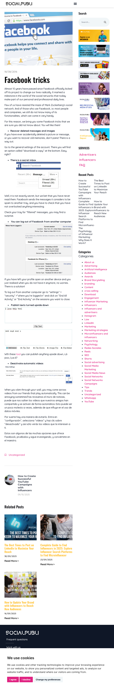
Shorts (88, 358)
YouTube (89, 401)
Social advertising (94, 362)
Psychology (90, 344)
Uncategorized (17, 454)
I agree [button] (13, 679)
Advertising (90, 265)
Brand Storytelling (94, 280)
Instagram (90, 315)
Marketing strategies (96, 330)
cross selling (91, 290)
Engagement (91, 297)
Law (86, 319)
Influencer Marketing (96, 301)
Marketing (90, 326)
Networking (91, 340)
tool (18, 354)
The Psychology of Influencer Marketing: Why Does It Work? (86, 235)
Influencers (90, 305)
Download (90, 294)
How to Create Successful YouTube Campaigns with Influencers (27, 483)
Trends (88, 390)
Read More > (11, 560)
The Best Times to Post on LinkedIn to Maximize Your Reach (19, 548)
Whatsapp (90, 397)
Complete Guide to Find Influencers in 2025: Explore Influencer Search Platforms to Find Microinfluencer (56, 550)
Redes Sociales (92, 347)
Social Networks (93, 376)
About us (89, 262)
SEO (86, 355)
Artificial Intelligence (95, 269)
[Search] (105, 22)
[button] (75, 3)
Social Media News (94, 372)
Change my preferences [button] (48, 679)
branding (89, 283)
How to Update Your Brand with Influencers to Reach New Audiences (19, 605)
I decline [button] (26, 679)
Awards (88, 276)
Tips (86, 387)
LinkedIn (89, 322)
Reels (87, 351)
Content (88, 287)
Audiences (90, 272)
